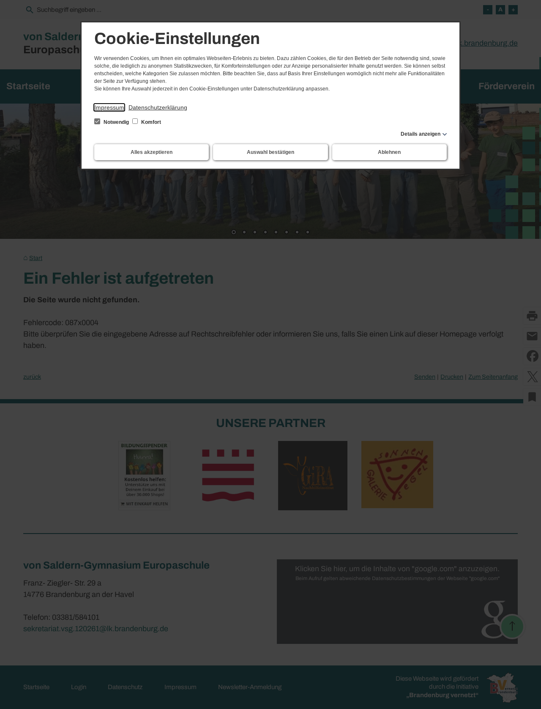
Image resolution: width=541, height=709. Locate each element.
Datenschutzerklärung (157, 107)
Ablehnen (389, 152)
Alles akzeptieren (151, 152)
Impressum (109, 107)
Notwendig (116, 122)
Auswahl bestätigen (270, 152)
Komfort (150, 122)
